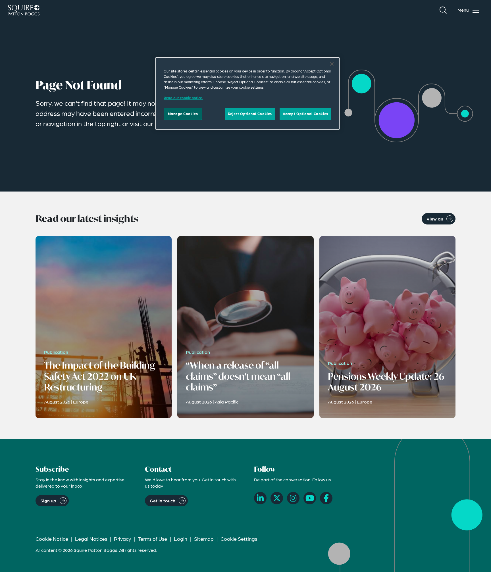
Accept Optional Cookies (305, 113)
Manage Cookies (183, 113)
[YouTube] (309, 498)
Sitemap (204, 538)
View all (434, 219)
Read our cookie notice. (183, 97)
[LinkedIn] (260, 498)
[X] (277, 498)
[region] (247, 93)
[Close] (332, 64)
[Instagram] (293, 498)
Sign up (48, 501)
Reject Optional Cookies (250, 113)
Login (180, 538)
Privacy (122, 538)
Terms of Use (152, 538)
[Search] (443, 10)
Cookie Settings (238, 538)
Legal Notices (91, 538)
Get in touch (162, 501)
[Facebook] (326, 498)
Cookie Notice (52, 538)
